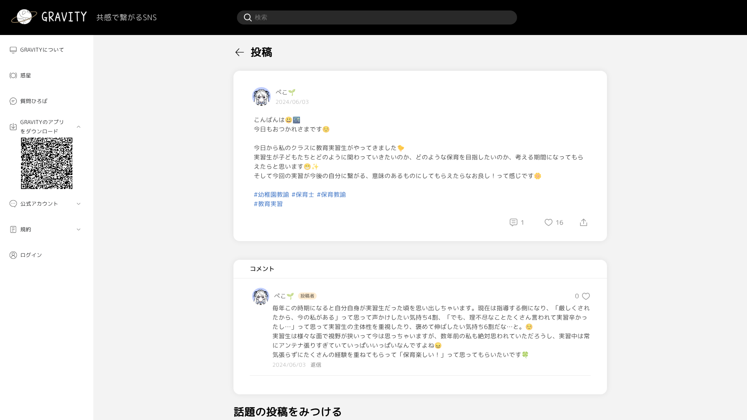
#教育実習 (268, 204)
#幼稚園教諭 (271, 194)
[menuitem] (47, 50)
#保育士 (302, 194)
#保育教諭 (331, 194)
